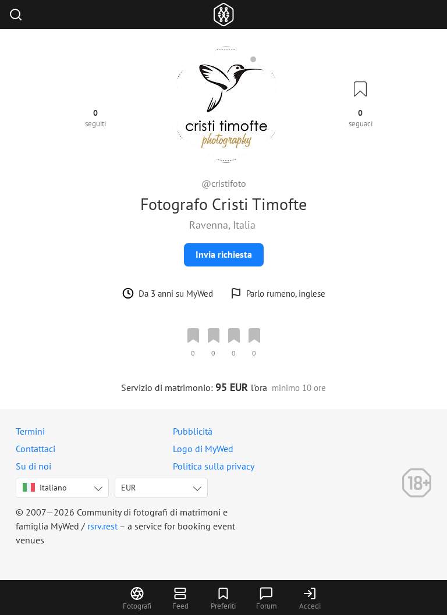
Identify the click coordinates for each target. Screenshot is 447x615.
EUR (128, 487)
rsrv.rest (102, 526)
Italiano (53, 487)
